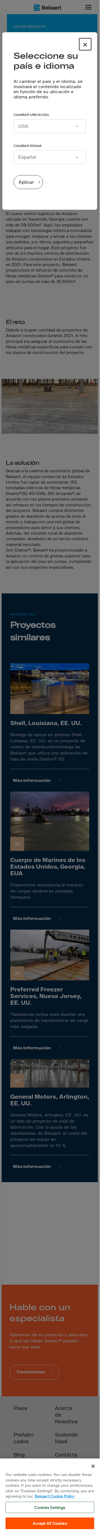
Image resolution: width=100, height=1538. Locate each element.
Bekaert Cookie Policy (54, 1496)
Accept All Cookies (50, 1523)
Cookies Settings (49, 1507)
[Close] (93, 1466)
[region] (50, 1496)
